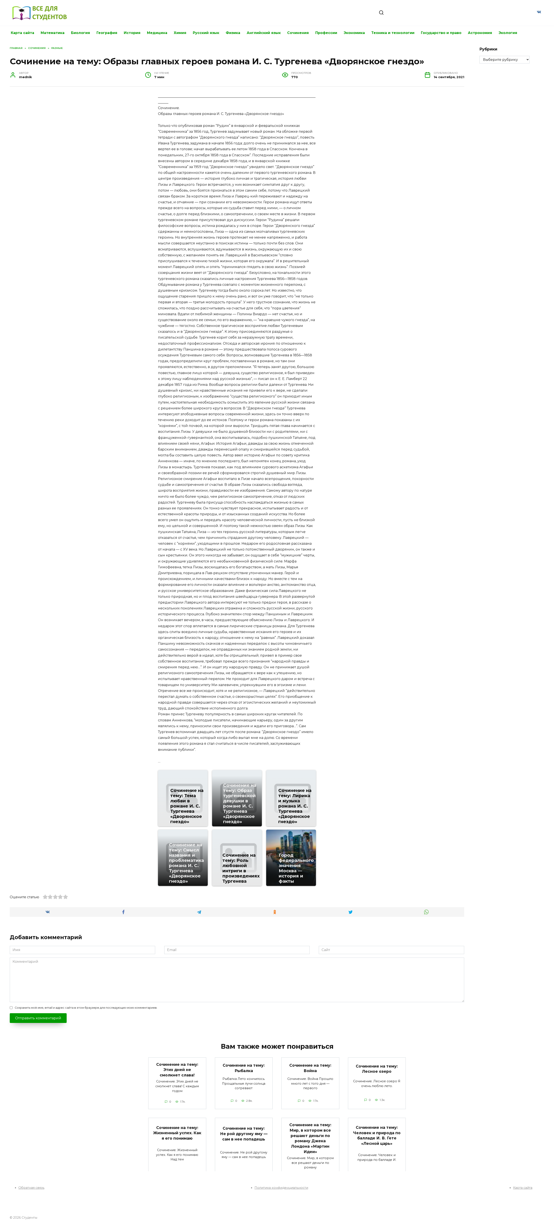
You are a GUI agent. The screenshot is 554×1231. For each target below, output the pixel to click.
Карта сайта (22, 33)
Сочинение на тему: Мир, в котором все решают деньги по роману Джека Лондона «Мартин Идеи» (310, 1138)
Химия (180, 33)
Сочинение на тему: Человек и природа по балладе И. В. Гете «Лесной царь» (377, 1135)
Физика (233, 33)
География (107, 33)
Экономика (354, 33)
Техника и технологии (392, 33)
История (132, 33)
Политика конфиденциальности (281, 1188)
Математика (52, 33)
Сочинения (298, 33)
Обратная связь (31, 1188)
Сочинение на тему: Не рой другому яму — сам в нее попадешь (243, 1133)
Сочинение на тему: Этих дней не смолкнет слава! (177, 1069)
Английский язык (264, 33)
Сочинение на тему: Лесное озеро (377, 1069)
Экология (508, 33)
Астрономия (480, 33)
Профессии (326, 33)
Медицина (157, 33)
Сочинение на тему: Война (310, 1068)
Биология (80, 33)
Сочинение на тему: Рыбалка (244, 1068)
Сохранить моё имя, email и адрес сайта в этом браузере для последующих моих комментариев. (86, 1007)
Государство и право (441, 33)
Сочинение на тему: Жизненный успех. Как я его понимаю (177, 1132)
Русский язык (206, 33)
